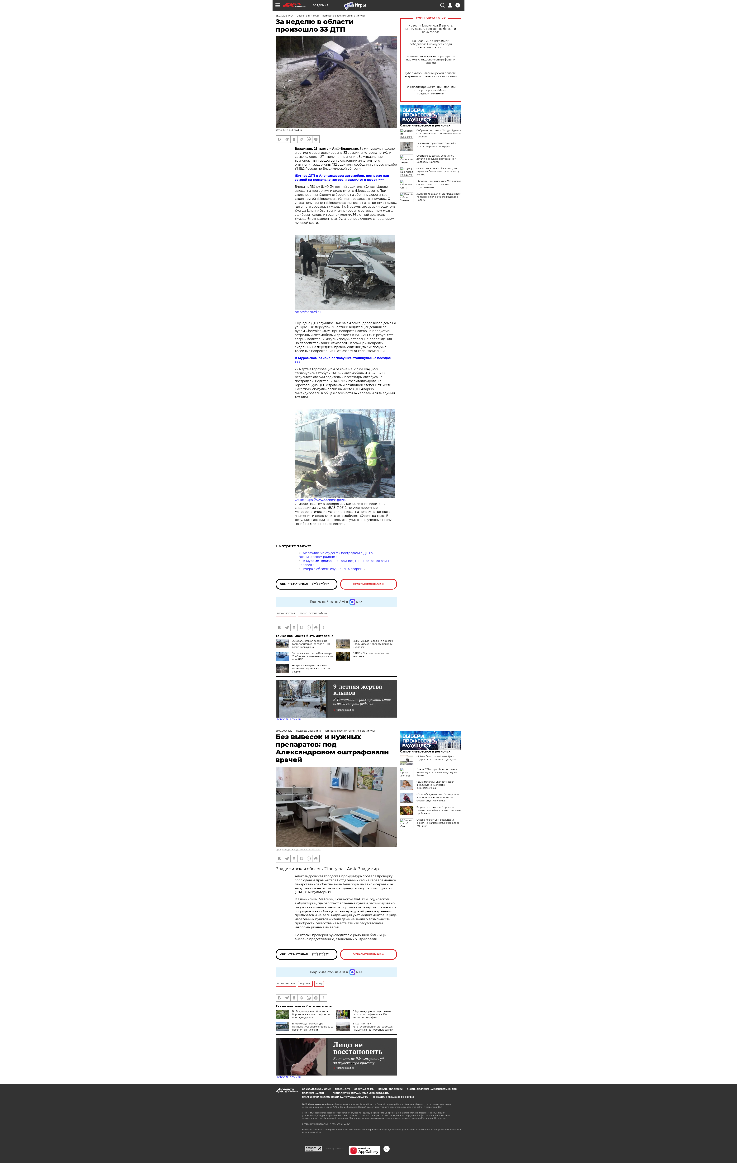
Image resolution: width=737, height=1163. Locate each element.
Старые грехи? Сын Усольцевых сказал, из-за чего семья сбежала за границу (437, 822)
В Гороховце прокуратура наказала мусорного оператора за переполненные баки (312, 1026)
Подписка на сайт (313, 1093)
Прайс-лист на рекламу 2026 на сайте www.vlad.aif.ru (335, 1097)
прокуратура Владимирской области (298, 849)
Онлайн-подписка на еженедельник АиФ (432, 1089)
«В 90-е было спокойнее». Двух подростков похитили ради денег (436, 758)
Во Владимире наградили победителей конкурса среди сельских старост (431, 44)
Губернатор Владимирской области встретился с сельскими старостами (431, 75)
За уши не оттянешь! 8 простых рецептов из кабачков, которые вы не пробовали (438, 810)
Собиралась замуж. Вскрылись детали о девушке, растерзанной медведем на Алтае (436, 158)
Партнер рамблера (335, 1148)
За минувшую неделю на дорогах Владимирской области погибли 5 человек (373, 643)
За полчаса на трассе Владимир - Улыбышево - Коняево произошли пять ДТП (312, 656)
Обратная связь (363, 1089)
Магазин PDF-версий (390, 1089)
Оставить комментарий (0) (368, 584)
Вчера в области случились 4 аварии (332, 569)
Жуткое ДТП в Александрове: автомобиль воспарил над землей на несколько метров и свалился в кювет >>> (342, 178)
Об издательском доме (316, 1089)
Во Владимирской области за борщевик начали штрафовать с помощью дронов (311, 1014)
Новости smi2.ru (288, 719)
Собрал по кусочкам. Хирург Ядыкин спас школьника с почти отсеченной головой (438, 133)
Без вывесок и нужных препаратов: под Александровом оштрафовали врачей (431, 59)
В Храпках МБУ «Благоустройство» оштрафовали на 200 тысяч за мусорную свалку (373, 1026)
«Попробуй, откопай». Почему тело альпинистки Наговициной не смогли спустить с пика (437, 797)
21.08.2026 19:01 (284, 730)
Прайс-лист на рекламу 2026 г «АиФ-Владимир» (361, 1093)
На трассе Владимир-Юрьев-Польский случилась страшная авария (311, 668)
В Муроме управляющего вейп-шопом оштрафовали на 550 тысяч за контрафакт (372, 1014)
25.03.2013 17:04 (285, 15)
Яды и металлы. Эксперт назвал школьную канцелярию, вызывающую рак (435, 784)
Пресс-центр (342, 1089)
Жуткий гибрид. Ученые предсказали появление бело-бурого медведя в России (438, 196)
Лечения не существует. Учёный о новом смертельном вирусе (436, 145)
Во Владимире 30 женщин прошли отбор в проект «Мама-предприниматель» (431, 90)
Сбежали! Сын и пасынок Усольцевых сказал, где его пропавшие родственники (438, 184)
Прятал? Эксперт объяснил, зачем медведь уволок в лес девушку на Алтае (436, 772)
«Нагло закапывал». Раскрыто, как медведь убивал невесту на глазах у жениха (437, 171)
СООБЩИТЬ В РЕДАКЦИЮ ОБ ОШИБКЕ (393, 1097)
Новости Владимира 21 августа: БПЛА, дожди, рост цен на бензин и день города (430, 29)
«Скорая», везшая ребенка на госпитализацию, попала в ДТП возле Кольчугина (311, 643)
